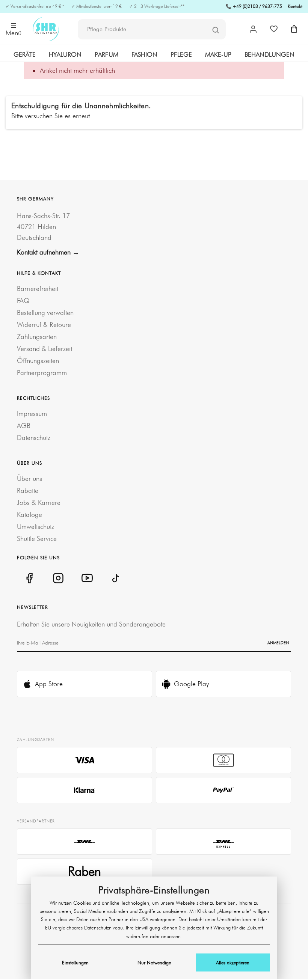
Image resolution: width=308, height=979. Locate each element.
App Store (49, 684)
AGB (23, 425)
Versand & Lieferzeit (44, 348)
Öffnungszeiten (38, 360)
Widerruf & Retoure (44, 324)
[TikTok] (116, 578)
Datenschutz (33, 437)
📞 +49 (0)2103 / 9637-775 (254, 6)
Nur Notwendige (154, 962)
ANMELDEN (278, 642)
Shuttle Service (37, 538)
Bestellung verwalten (45, 312)
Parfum (106, 54)
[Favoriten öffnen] (274, 29)
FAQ (23, 300)
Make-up (218, 54)
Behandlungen (269, 54)
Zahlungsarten (37, 336)
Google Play (191, 684)
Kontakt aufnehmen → (48, 252)
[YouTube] (87, 578)
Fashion (144, 54)
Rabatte (27, 490)
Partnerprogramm (42, 373)
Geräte (25, 54)
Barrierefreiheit (37, 288)
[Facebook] (29, 578)
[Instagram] (58, 578)
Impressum (32, 413)
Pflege (181, 54)
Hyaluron (65, 54)
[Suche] (216, 29)
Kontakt (295, 6)
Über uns (29, 478)
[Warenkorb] (294, 29)
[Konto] (253, 29)
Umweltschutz (35, 526)
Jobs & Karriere (38, 502)
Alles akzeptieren (232, 962)
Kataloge (29, 514)
